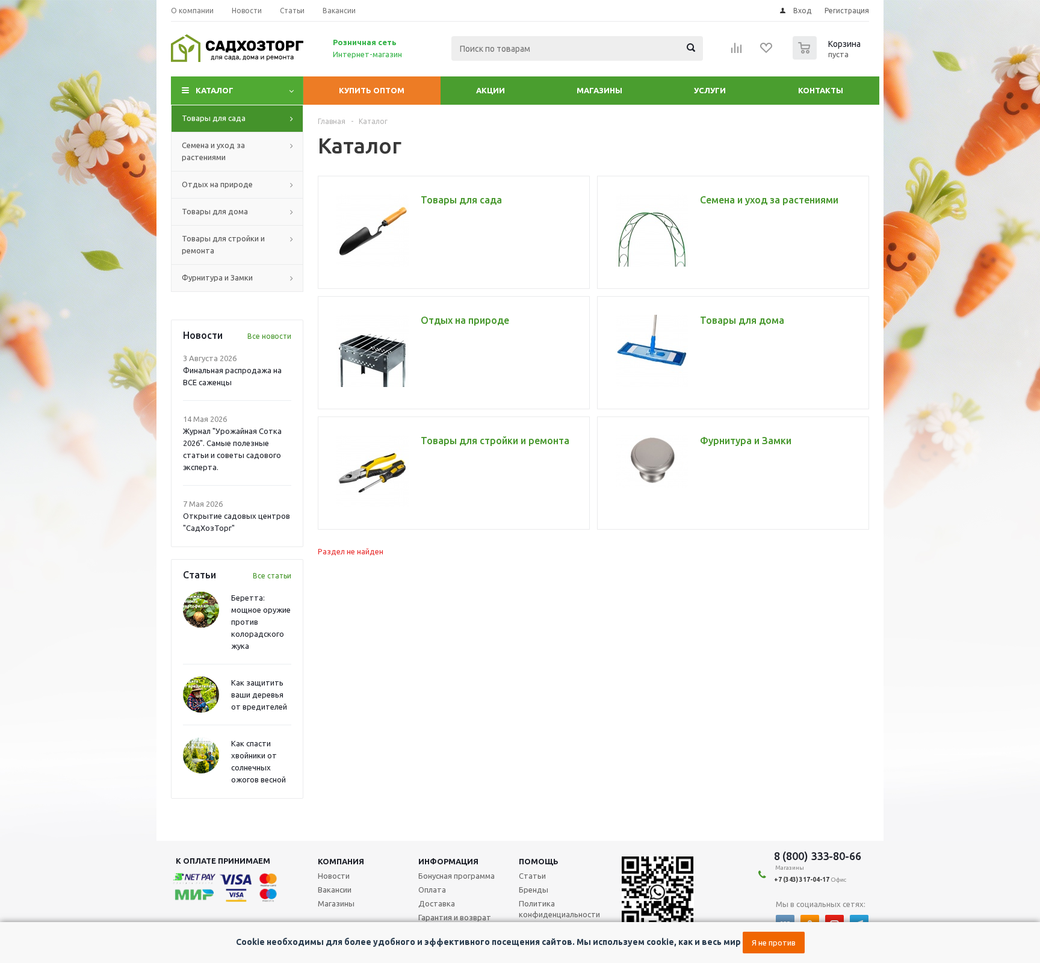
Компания (341, 861)
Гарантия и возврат (454, 917)
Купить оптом (371, 90)
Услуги (710, 90)
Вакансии (334, 889)
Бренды (533, 889)
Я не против (774, 942)
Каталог (215, 90)
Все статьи (272, 576)
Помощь (539, 861)
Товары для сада (214, 118)
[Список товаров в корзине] (828, 56)
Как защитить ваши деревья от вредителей (259, 694)
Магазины (599, 90)
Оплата (432, 889)
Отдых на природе (217, 184)
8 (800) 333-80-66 (817, 856)
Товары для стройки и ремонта (223, 244)
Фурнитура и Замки (217, 277)
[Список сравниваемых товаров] (736, 52)
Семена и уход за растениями (213, 151)
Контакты (820, 90)
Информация (448, 861)
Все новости (269, 336)
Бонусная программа (456, 876)
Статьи (532, 876)
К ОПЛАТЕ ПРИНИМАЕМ (223, 860)
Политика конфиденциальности (559, 908)
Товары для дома (215, 211)
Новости (334, 876)
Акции (490, 90)
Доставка (436, 903)
